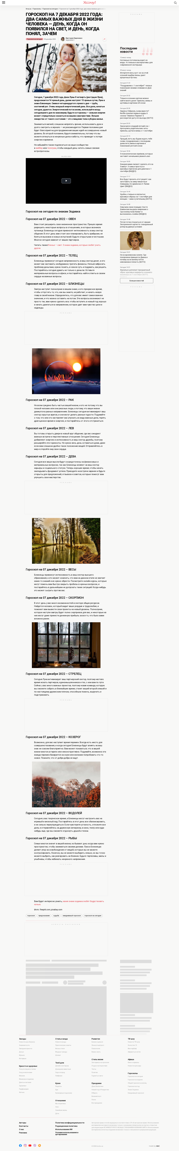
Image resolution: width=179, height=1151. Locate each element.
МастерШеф (132, 1048)
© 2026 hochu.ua (97, 1146)
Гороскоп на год (134, 1086)
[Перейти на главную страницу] (89, 2)
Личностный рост (98, 1045)
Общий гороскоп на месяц (137, 1083)
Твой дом (59, 1063)
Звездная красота (25, 1048)
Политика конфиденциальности (69, 1123)
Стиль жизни (97, 1059)
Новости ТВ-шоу (134, 1042)
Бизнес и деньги (97, 1042)
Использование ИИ (63, 1129)
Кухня (57, 1083)
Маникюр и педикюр (26, 1079)
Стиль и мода (61, 1039)
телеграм (51, 148)
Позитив (95, 1072)
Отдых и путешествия (99, 1066)
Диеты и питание (25, 1082)
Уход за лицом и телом (27, 1069)
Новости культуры (134, 1066)
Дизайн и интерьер (62, 1066)
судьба (56, 916)
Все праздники (97, 1103)
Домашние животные (63, 1069)
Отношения (60, 1100)
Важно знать (96, 1052)
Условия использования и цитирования (66, 1133)
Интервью (22, 1058)
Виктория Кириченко (74, 38)
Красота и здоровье (28, 1066)
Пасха (94, 1099)
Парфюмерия (23, 1089)
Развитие (96, 1039)
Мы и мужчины (60, 1103)
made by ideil (154, 1146)
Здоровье (22, 1086)
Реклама (23, 1133)
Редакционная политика (66, 1126)
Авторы (22, 1123)
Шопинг (58, 1055)
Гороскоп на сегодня (34, 39)
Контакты (23, 1126)
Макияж (22, 1076)
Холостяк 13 (132, 1045)
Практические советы (63, 1045)
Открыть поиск (175, 2)
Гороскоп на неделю (135, 1080)
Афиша (131, 1059)
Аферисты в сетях (134, 1052)
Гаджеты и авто (97, 1076)
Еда (56, 1089)
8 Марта (94, 1093)
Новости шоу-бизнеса (27, 1042)
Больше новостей (137, 281)
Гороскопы (133, 1073)
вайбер (39, 148)
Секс (57, 1107)
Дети (57, 1113)
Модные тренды (61, 1052)
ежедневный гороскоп (72, 916)
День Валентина (97, 1086)
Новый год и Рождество (100, 1089)
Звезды (22, 1039)
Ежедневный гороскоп (136, 1093)
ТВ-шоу (131, 1039)
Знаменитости (24, 1045)
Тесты (94, 1069)
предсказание (44, 916)
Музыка (22, 1055)
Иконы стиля (60, 1048)
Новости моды (60, 1042)
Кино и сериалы (133, 1062)
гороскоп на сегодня (93, 916)
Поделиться (104, 39)
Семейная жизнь (61, 1110)
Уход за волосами (25, 1072)
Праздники (96, 1083)
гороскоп (31, 916)
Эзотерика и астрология (100, 1062)
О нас (21, 1129)
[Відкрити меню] (3, 2)
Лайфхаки (58, 1076)
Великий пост (96, 1096)
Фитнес (21, 1092)
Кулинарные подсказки (63, 1093)
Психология (96, 1048)
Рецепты (58, 1086)
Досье (21, 1052)
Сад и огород (60, 1072)
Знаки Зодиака (133, 1089)
